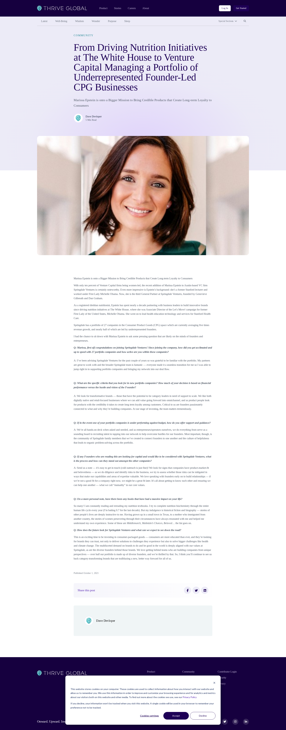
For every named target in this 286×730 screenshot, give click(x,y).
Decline (203, 715)
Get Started (241, 8)
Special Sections (225, 21)
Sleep (127, 21)
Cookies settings (149, 715)
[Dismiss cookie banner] (214, 683)
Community (83, 35)
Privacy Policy (190, 697)
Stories (117, 8)
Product (103, 8)
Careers (132, 8)
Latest (44, 21)
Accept (176, 715)
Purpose (112, 21)
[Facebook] (187, 590)
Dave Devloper (94, 116)
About (145, 8)
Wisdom (79, 21)
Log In (225, 8)
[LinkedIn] (204, 590)
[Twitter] (196, 590)
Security (222, 677)
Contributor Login (227, 671)
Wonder (96, 21)
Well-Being (61, 21)
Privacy (222, 683)
